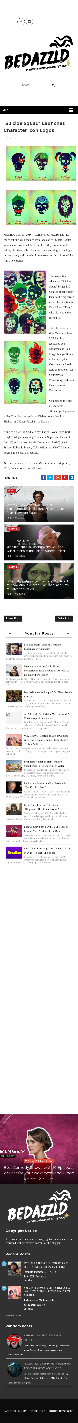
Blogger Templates (59, 1411)
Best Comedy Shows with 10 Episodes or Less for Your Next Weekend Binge (39, 1170)
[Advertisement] (39, 907)
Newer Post (13, 618)
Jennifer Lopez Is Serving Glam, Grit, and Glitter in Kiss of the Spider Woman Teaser (36, 549)
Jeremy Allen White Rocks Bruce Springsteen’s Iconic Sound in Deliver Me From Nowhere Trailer (35, 509)
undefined (28, 1280)
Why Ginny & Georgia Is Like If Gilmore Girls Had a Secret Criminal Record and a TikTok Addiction (46, 740)
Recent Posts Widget (14, 1315)
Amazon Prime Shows (40, 1161)
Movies (13, 138)
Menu (6, 109)
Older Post (64, 618)
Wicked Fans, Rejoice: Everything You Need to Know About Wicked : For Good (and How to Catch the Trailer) (38, 585)
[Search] (53, 85)
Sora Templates (32, 1411)
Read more (41, 1276)
